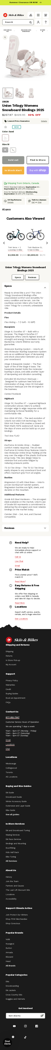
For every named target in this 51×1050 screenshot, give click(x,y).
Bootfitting (10, 848)
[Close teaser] (13, 1037)
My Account (11, 664)
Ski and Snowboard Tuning (18, 830)
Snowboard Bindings (26, 30)
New (16, 127)
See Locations (21, 619)
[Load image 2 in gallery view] (19, 93)
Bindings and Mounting (16, 843)
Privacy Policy (12, 680)
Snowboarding (12, 986)
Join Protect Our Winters (17, 915)
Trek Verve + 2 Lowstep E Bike (15, 248)
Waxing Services (13, 835)
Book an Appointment (15, 698)
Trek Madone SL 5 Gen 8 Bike (35, 248)
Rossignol (10, 944)
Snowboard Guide (14, 797)
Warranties (10, 685)
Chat (40, 202)
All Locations (11, 777)
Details (44, 121)
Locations (10, 744)
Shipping (9, 651)
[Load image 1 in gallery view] (8, 93)
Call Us (18, 557)
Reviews (32, 277)
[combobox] (18, 22)
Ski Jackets (11, 990)
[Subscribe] (42, 1016)
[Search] (30, 22)
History (9, 877)
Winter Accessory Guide (16, 801)
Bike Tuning (11, 857)
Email (17, 565)
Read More (20, 603)
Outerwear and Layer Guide (18, 806)
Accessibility (11, 899)
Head (8, 961)
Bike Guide (10, 810)
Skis (7, 981)
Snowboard (8, 30)
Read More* (20, 581)
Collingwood (11, 768)
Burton (9, 948)
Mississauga (11, 763)
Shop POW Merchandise (16, 919)
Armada (9, 952)
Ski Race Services (13, 839)
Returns (9, 656)
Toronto (9, 772)
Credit (8, 689)
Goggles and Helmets (15, 999)
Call (33, 202)
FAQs (8, 702)
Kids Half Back (12, 852)
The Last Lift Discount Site (18, 890)
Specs (18, 277)
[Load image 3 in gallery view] (31, 93)
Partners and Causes (15, 886)
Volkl (8, 939)
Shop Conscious (13, 923)
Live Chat (19, 561)
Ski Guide (10, 792)
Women (42, 30)
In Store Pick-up (13, 660)
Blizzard (9, 957)
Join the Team (12, 881)
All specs (6, 209)
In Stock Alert (13, 170)
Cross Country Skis (14, 995)
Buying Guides (12, 693)
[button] (38, 15)
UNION (5, 101)
